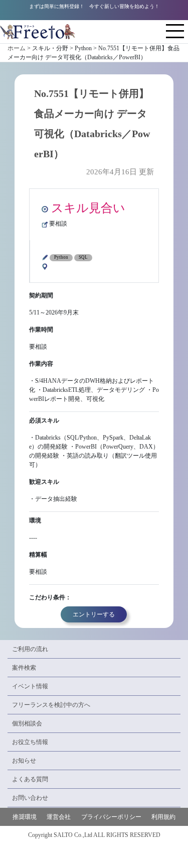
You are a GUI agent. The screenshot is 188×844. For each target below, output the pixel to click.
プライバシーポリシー (111, 816)
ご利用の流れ (30, 649)
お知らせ (24, 760)
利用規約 (163, 816)
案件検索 (24, 667)
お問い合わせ (30, 797)
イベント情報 (30, 686)
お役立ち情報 (30, 742)
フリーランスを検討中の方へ (51, 704)
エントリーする (94, 614)
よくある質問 (30, 779)
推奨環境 (25, 816)
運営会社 (59, 816)
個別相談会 (27, 723)
